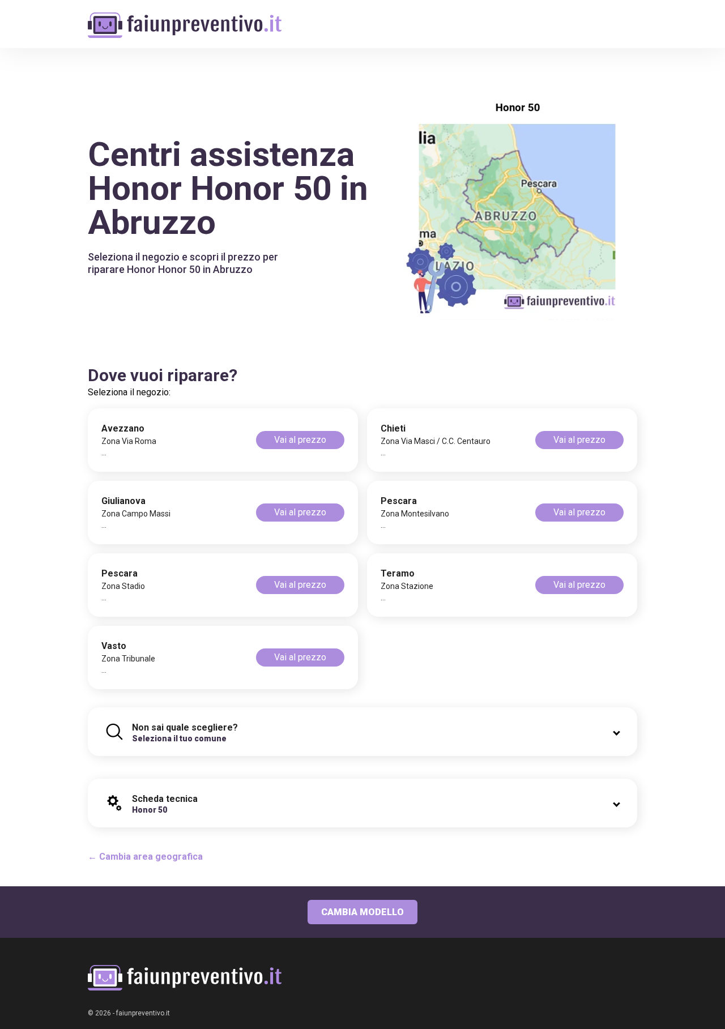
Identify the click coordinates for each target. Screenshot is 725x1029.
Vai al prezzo (300, 439)
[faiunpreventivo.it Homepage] (185, 977)
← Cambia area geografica (145, 856)
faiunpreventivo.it (143, 1013)
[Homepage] (185, 18)
